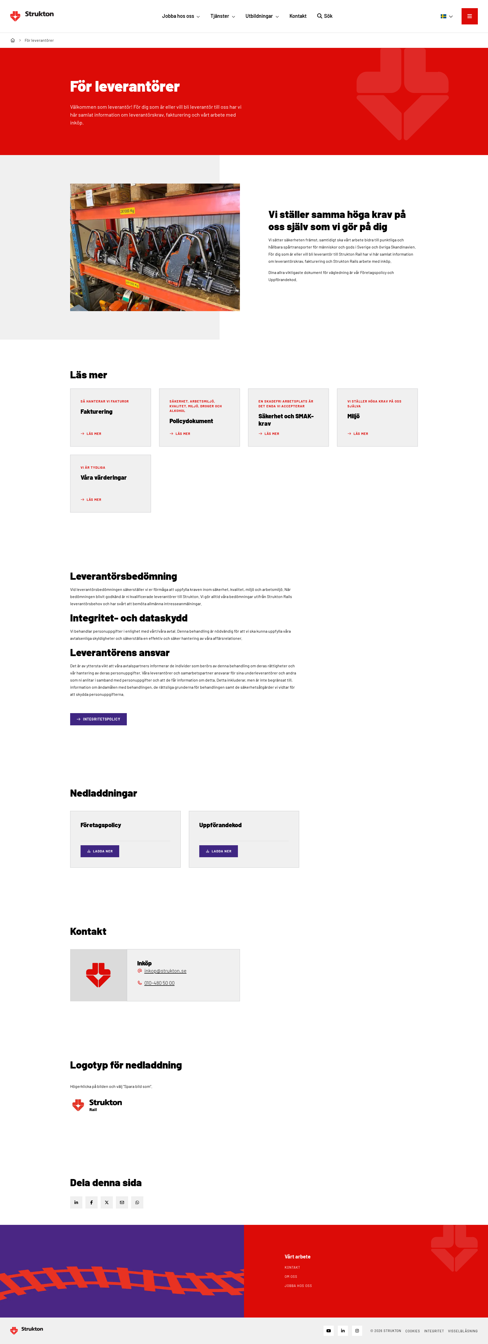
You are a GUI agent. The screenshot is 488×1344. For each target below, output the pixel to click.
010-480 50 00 (159, 983)
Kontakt (292, 1267)
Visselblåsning (463, 1331)
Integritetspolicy (101, 719)
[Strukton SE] (32, 16)
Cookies (412, 1331)
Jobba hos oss (298, 1286)
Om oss (291, 1276)
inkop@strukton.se (165, 970)
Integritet (434, 1331)
